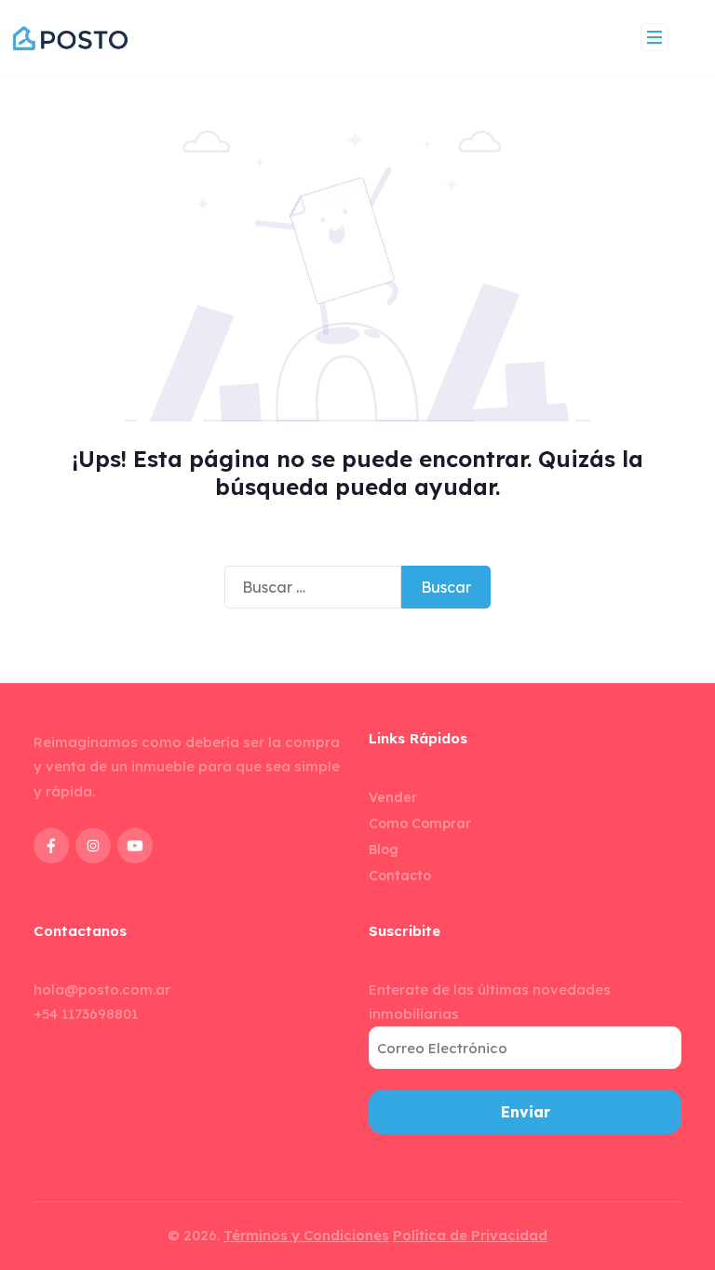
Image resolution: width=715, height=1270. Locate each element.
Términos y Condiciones (306, 1235)
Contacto (400, 875)
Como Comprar (420, 823)
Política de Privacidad (470, 1235)
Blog (383, 849)
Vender (393, 797)
